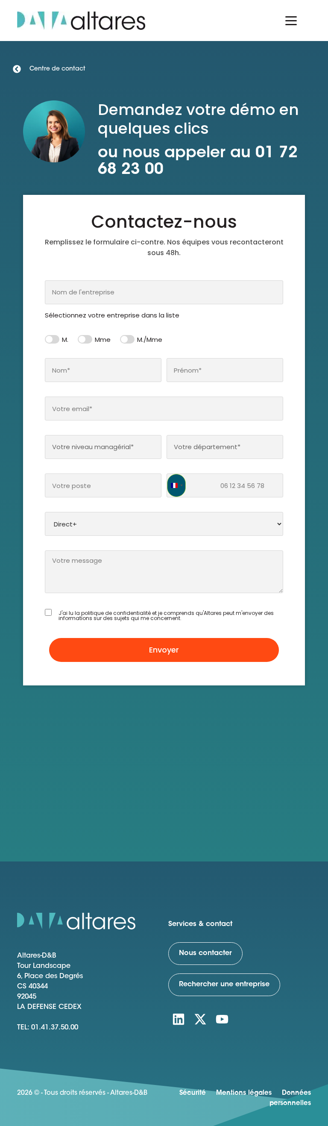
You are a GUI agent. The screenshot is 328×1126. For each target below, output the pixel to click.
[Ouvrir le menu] (291, 20)
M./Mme (149, 339)
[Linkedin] (178, 1019)
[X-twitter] (200, 1019)
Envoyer (164, 649)
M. (65, 339)
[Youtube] (222, 1019)
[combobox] (164, 292)
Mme (103, 339)
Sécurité (192, 1093)
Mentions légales (244, 1093)
